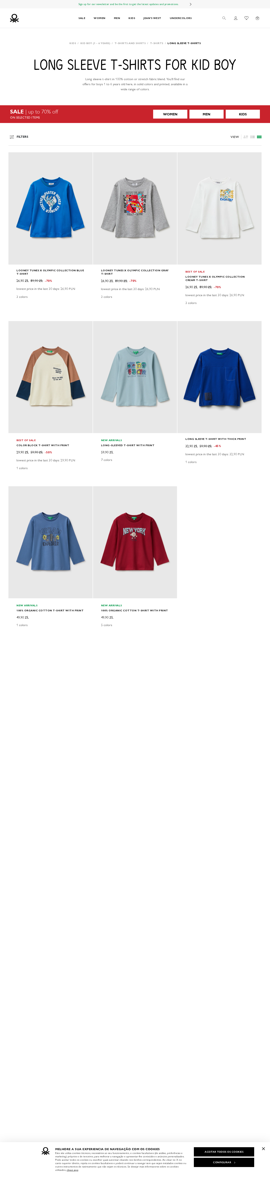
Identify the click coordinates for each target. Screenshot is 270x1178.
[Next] (190, 4)
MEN (117, 18)
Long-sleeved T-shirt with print (128, 445)
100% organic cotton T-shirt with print (50, 610)
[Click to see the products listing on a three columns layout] (259, 137)
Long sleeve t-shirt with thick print (215, 438)
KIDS (131, 18)
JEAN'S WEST (152, 18)
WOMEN (99, 18)
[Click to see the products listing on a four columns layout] (252, 137)
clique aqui (72, 1170)
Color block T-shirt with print (42, 445)
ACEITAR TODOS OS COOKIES (224, 1151)
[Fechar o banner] (263, 1148)
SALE (81, 18)
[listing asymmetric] (245, 137)
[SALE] (135, 114)
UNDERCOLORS (181, 18)
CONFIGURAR (222, 1162)
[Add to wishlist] (15, 157)
